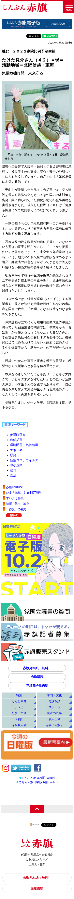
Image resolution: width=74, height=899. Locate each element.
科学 (19, 719)
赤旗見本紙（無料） (37, 668)
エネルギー (18, 450)
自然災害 (16, 439)
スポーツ (54, 707)
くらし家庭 (19, 701)
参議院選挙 (18, 435)
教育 (13, 470)
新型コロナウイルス (24, 460)
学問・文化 (54, 695)
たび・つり (19, 713)
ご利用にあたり (35, 859)
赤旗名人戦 (19, 725)
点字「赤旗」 (54, 725)
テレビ (19, 707)
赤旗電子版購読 (37, 685)
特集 (19, 695)
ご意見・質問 (37, 864)
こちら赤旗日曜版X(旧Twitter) (38, 782)
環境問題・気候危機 (24, 445)
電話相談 (54, 701)
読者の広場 (54, 713)
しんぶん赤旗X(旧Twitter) (38, 777)
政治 (13, 475)
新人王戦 (54, 719)
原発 (13, 455)
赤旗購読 (37, 676)
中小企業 (16, 465)
